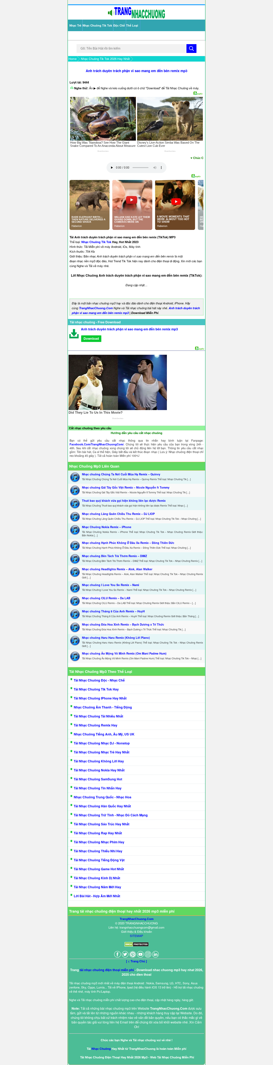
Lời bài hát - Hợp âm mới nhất (97, 896)
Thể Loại (132, 25)
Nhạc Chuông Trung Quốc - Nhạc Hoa (102, 797)
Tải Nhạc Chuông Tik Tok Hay (96, 689)
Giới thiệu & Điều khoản (136, 931)
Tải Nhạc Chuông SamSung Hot (98, 779)
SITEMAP (136, 936)
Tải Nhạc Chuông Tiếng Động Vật (99, 860)
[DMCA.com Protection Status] (137, 945)
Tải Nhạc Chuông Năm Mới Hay (97, 887)
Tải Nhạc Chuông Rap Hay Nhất (98, 833)
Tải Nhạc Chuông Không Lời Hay (99, 761)
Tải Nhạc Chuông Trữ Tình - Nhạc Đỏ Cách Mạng (111, 815)
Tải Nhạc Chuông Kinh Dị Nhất (97, 878)
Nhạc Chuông (101, 1048)
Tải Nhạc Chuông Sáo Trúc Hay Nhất (101, 824)
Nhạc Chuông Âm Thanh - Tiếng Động (103, 707)
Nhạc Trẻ (75, 25)
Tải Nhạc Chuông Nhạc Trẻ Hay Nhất (101, 752)
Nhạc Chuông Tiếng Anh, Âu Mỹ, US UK (104, 734)
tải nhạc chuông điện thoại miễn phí (107, 970)
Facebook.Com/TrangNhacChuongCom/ (97, 444)
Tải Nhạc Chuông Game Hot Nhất (99, 869)
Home (73, 59)
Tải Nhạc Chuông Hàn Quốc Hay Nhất (102, 806)
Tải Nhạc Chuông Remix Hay (95, 725)
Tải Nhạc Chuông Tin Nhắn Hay (98, 788)
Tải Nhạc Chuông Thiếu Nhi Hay (98, 851)
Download (91, 338)
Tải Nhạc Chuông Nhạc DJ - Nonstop (102, 743)
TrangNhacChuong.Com (96, 308)
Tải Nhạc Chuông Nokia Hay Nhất (99, 770)
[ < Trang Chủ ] (136, 961)
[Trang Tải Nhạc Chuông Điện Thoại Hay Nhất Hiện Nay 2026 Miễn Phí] (136, 17)
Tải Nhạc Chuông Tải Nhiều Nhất (98, 716)
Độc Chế (119, 25)
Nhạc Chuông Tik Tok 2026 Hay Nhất (105, 59)
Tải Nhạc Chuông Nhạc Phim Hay (99, 842)
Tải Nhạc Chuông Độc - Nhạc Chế (99, 680)
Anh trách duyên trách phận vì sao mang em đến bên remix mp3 (136, 70)
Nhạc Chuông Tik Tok (97, 25)
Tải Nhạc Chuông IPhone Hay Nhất (100, 698)
